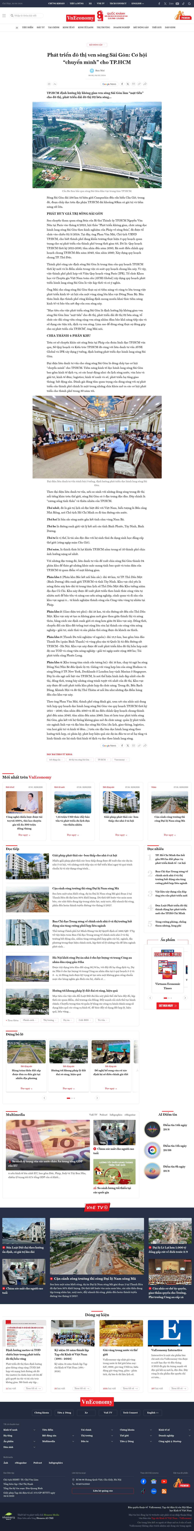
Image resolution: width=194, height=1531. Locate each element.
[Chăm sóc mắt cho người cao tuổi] (23, 1272)
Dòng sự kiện (97, 1315)
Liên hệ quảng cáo (103, 1491)
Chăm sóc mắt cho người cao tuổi (113, 1151)
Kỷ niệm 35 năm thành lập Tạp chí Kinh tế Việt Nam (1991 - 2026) (71, 1354)
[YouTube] (177, 3)
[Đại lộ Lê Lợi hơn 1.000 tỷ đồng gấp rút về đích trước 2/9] (170, 1231)
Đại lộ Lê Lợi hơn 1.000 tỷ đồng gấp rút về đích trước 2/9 (168, 1250)
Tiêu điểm (27, 28)
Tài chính (53, 28)
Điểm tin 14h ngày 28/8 (175, 1127)
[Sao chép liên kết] (139, 84)
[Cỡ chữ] (55, 84)
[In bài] (49, 84)
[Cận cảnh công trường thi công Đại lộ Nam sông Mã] (97, 1246)
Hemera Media (51, 1515)
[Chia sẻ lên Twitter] (128, 84)
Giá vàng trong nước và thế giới (120, 1352)
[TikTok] (183, 3)
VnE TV (101, 4)
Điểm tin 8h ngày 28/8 (174, 1169)
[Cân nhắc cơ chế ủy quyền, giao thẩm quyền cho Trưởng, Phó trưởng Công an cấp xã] (170, 1272)
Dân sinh (170, 28)
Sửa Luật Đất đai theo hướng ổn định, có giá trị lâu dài (23, 1250)
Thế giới (157, 28)
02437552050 (83, 1484)
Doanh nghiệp (121, 28)
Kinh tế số (69, 28)
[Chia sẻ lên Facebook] (122, 84)
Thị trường (103, 28)
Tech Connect (118, 4)
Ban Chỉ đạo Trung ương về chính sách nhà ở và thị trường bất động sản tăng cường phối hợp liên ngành (92, 923)
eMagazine (130, 1115)
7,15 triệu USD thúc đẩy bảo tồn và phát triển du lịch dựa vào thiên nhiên (73, 821)
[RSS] (164, 1491)
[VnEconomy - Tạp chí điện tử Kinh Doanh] (97, 1401)
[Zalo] (171, 3)
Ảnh (5, 1463)
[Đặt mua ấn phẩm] (183, 15)
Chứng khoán (56, 4)
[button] (68, 1098)
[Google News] (189, 3)
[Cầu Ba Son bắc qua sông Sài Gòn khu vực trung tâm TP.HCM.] (97, 103)
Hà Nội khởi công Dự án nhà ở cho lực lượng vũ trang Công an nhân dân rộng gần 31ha (92, 960)
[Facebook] (159, 3)
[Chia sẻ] (145, 84)
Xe (90, 4)
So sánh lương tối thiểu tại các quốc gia (112, 1190)
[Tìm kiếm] (12, 15)
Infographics (116, 1115)
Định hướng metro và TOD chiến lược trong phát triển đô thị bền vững (23, 1354)
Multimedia (15, 1115)
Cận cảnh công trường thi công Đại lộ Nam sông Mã (85, 888)
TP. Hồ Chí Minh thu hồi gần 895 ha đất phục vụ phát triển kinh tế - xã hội (170, 859)
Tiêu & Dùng (77, 4)
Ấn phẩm (168, 940)
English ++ (138, 4)
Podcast (103, 1115)
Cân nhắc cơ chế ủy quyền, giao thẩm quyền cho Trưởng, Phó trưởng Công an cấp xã (168, 1293)
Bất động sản (141, 28)
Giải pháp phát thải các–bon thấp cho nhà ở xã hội (84, 855)
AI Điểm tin (167, 1115)
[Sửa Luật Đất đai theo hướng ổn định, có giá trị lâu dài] (23, 1231)
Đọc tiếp (12, 849)
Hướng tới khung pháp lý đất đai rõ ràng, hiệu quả (85, 990)
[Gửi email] (133, 84)
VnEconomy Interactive (166, 1350)
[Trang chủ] (17, 27)
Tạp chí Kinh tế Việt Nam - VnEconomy (171, 1518)
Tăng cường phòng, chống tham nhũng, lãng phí (170, 924)
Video (153, 787)
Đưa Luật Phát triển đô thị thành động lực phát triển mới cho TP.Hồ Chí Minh (171, 909)
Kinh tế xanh (85, 28)
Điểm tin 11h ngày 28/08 (175, 1148)
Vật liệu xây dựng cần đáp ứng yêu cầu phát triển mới (171, 893)
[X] (165, 3)
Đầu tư (41, 28)
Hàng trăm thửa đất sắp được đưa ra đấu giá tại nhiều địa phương (26, 1074)
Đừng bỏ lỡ (14, 1034)
